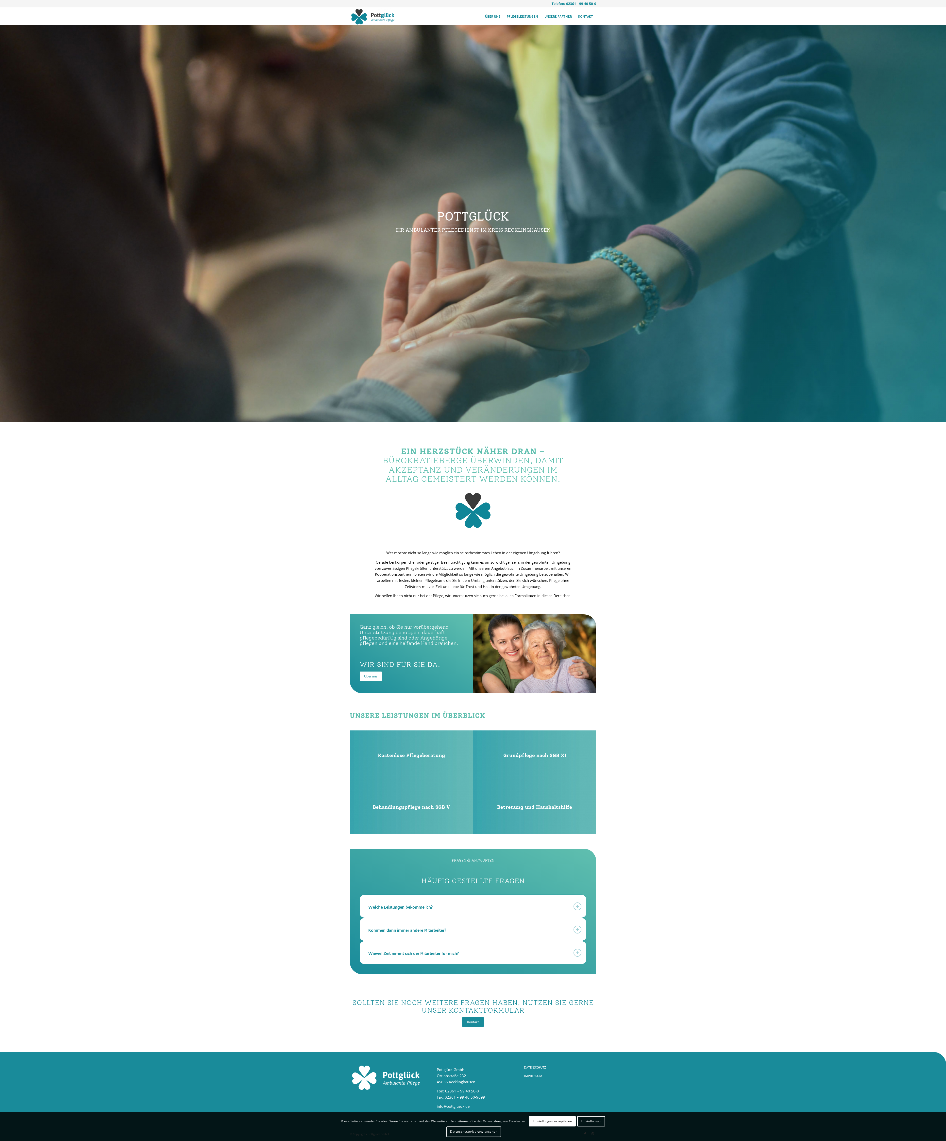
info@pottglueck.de (453, 1106)
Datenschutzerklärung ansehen (473, 1131)
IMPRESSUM (533, 1075)
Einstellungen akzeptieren (552, 1121)
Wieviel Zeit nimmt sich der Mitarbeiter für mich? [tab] (413, 953)
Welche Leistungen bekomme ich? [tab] (400, 907)
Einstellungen (591, 1121)
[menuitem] (493, 16)
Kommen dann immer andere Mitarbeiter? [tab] (407, 930)
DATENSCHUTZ (535, 1067)
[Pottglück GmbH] (373, 16)
